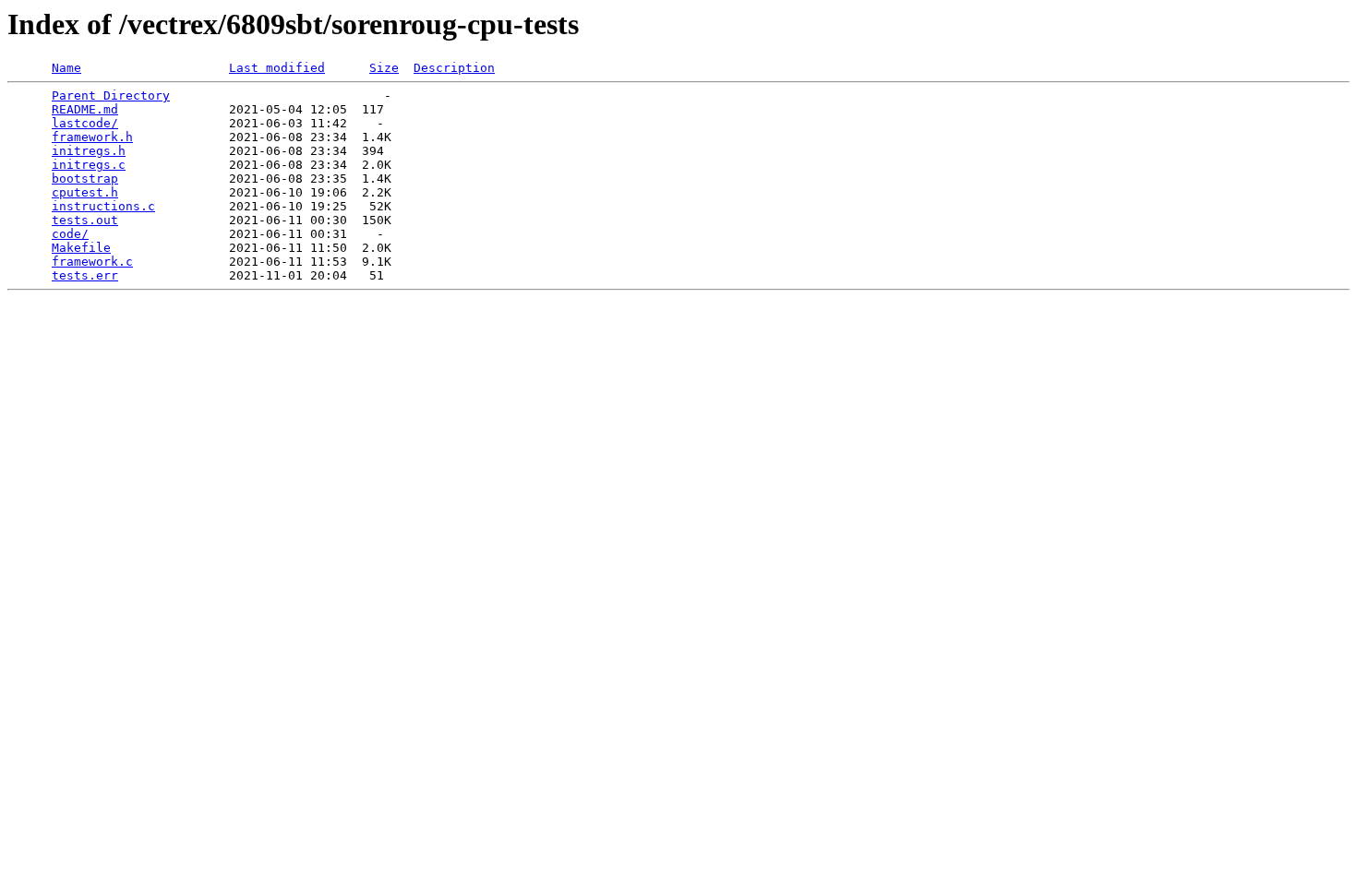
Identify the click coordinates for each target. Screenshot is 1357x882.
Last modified (277, 68)
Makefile (81, 248)
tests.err (85, 275)
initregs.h (89, 151)
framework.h (92, 137)
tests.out (85, 220)
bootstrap (85, 178)
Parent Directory (111, 95)
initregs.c (89, 165)
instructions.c (103, 206)
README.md (85, 109)
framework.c (92, 261)
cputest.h (85, 192)
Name (66, 68)
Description (454, 68)
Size (384, 68)
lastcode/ (85, 123)
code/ (70, 234)
